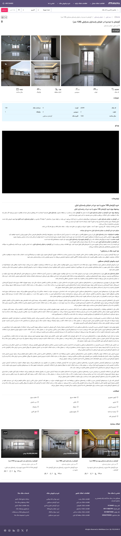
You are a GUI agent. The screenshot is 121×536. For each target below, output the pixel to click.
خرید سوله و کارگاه (54, 512)
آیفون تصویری (112, 397)
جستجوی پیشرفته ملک (22, 509)
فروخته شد (115, 30)
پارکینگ (34, 407)
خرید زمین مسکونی (53, 515)
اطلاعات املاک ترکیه (81, 3)
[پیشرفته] (19, 10)
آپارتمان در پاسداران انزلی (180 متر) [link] (67, 461)
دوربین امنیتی (112, 407)
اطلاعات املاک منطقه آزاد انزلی (81, 515)
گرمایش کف (112, 416)
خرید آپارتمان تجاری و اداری (51, 506)
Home (118, 17)
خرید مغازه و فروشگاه (53, 509)
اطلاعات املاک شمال (98, 3)
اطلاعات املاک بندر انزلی (83, 502)
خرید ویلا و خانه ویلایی (52, 499)
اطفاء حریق (73, 397)
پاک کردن (12, 10)
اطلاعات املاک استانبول (83, 509)
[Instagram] (18, 531)
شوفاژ (74, 407)
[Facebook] (27, 531)
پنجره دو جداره (112, 412)
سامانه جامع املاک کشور (22, 499)
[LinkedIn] (14, 531)
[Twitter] (22, 531)
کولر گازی (34, 412)
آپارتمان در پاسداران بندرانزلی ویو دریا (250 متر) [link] (103, 461)
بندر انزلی (108, 17)
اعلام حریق (33, 397)
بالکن (74, 402)
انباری (114, 402)
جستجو (4, 10)
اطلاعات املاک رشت (84, 499)
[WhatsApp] (9, 531)
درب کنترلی (34, 402)
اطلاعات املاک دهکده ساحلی (81, 512)
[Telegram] (5, 531)
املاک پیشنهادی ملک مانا (22, 502)
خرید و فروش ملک (64, 3)
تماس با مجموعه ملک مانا (21, 515)
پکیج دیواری (73, 412)
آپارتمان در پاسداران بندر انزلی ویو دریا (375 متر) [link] (22, 461)
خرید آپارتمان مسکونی (53, 502)
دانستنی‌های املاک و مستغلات (20, 512)
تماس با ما (51, 3)
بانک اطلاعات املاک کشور (22, 506)
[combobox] (44, 10)
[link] (101, 443)
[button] (5, 17)
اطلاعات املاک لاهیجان (83, 506)
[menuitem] (7, 3)
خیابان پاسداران (98, 17)
